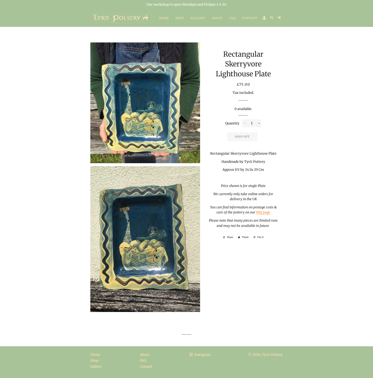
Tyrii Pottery (272, 354)
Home (164, 18)
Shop (179, 18)
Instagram (202, 354)
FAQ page (263, 212)
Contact (249, 18)
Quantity (232, 123)
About (217, 18)
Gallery (198, 18)
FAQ (232, 18)
